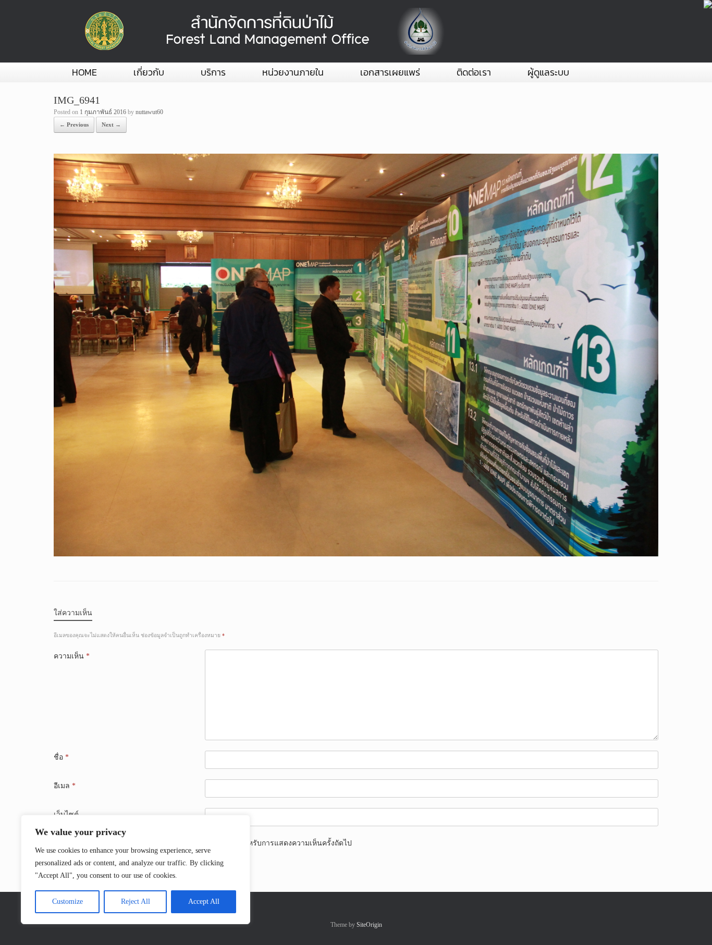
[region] (135, 869)
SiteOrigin (369, 925)
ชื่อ (61, 757)
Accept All (203, 901)
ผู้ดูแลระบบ (548, 72)
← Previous (74, 124)
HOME (84, 72)
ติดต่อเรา (474, 72)
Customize (67, 901)
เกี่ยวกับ (148, 72)
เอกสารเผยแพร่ (390, 72)
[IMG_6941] (356, 554)
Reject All (135, 901)
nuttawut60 (149, 112)
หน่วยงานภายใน (293, 72)
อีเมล (65, 786)
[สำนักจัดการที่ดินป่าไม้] (262, 31)
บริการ (213, 72)
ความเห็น (72, 656)
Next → (111, 124)
